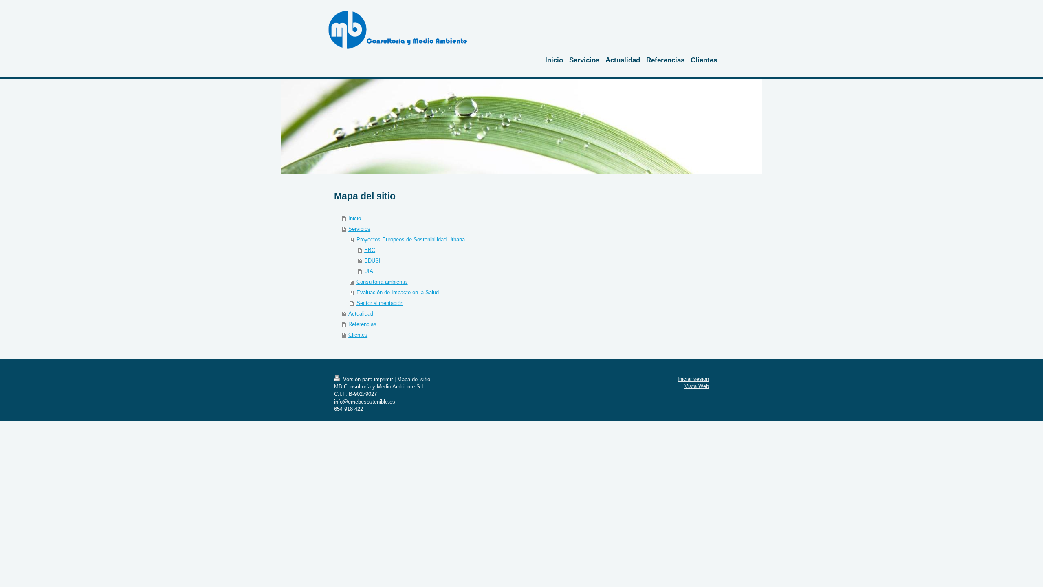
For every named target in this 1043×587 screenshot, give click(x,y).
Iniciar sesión (693, 379)
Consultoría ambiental (382, 282)
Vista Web (696, 386)
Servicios (359, 229)
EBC (369, 250)
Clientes (357, 335)
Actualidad (360, 314)
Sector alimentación (379, 303)
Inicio (354, 218)
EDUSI (372, 261)
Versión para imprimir (367, 379)
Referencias (362, 324)
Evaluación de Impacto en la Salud (397, 292)
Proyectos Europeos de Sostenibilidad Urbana (410, 239)
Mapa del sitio (413, 379)
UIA (368, 271)
